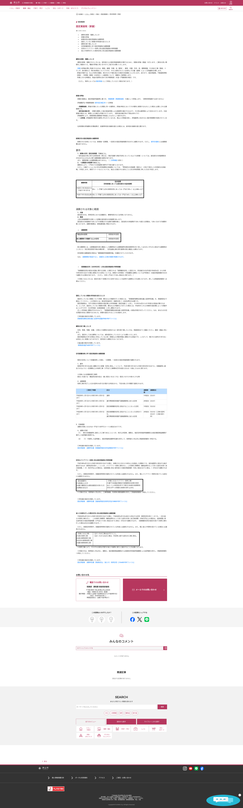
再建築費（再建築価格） (116, 99)
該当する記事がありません (121, 679)
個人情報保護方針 (58, 778)
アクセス (102, 778)
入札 (106, 713)
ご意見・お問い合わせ (123, 778)
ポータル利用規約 (81, 778)
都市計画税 (155, 142)
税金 (97, 14)
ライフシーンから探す (151, 722)
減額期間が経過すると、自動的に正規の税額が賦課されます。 (103, 257)
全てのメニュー (90, 722)
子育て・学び (125, 729)
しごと (143, 729)
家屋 (78, 68)
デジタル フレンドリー (107, 735)
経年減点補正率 (100, 103)
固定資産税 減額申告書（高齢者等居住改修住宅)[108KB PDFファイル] (102, 501)
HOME (81, 14)
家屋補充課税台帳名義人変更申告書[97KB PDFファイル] (96, 319)
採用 (121, 713)
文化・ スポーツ (161, 729)
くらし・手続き (89, 14)
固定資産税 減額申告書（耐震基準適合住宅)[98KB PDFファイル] (100, 448)
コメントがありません (121, 656)
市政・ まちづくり (88, 735)
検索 (162, 707)
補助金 (127, 713)
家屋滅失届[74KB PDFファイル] (89, 345)
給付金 (135, 713)
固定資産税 (104, 14)
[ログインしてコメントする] (165, 648)
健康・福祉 (107, 729)
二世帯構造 (113, 160)
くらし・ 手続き (88, 729)
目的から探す (121, 722)
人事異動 (114, 713)
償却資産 (99, 81)
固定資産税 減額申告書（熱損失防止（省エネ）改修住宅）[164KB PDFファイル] (105, 562)
